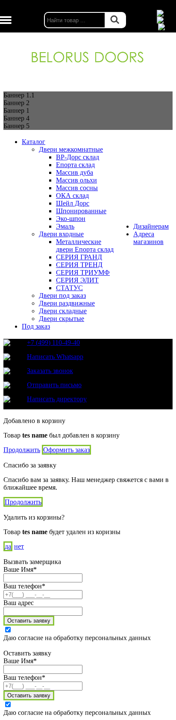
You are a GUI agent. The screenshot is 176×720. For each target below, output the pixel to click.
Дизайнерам (151, 226)
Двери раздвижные (67, 303)
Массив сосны (77, 187)
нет (19, 546)
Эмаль (65, 226)
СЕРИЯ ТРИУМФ (83, 272)
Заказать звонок (50, 370)
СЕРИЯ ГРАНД (79, 257)
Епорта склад (75, 164)
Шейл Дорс (72, 203)
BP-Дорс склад (77, 157)
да (8, 546)
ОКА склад (72, 195)
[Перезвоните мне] (165, 20)
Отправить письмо (54, 384)
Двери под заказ (62, 295)
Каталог (33, 141)
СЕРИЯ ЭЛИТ (77, 280)
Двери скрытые (61, 318)
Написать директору (57, 399)
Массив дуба (74, 172)
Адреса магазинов (148, 237)
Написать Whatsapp (55, 356)
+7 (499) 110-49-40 (53, 342)
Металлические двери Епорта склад (85, 245)
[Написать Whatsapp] (165, 13)
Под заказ (36, 326)
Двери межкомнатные (71, 149)
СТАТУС (69, 287)
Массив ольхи (76, 180)
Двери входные (61, 234)
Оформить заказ (66, 449)
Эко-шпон (70, 218)
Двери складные (63, 310)
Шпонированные (81, 211)
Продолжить (21, 449)
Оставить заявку (28, 620)
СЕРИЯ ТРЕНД (79, 264)
